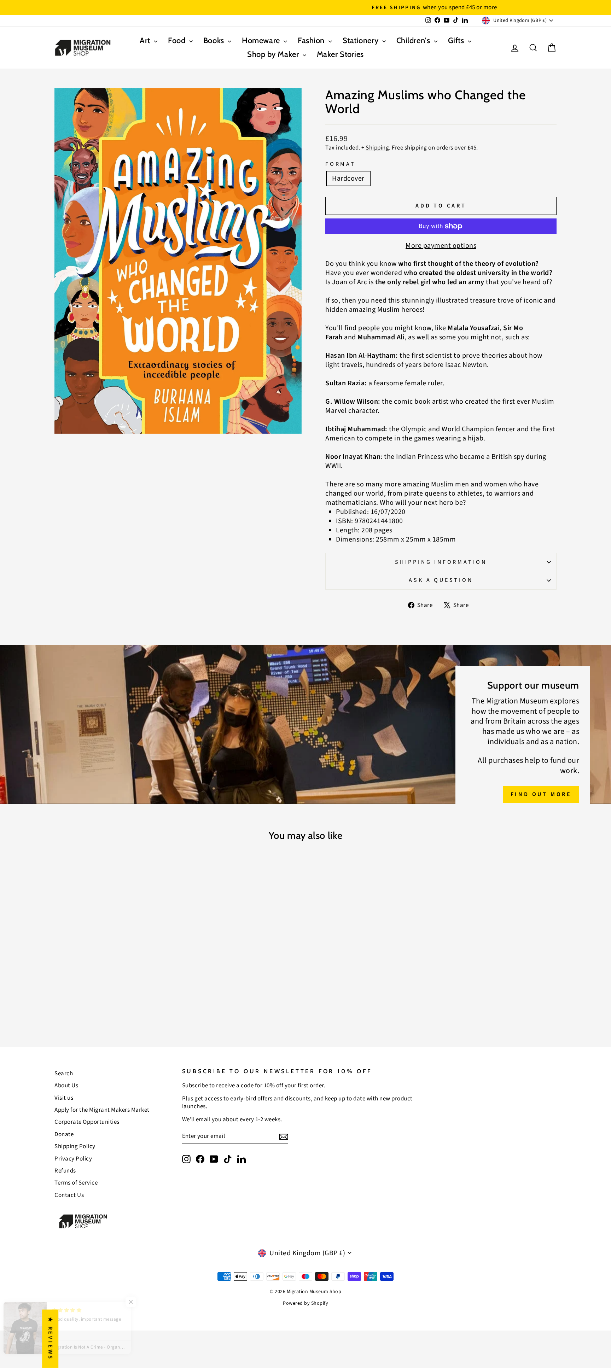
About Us (66, 1085)
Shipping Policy (74, 1146)
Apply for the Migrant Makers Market (102, 1110)
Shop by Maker (274, 54)
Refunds (65, 1171)
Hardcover (348, 178)
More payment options (441, 245)
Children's (414, 40)
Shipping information (441, 562)
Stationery (361, 40)
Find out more (541, 794)
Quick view (114, 970)
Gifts (457, 40)
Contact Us (69, 1195)
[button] (141, 1302)
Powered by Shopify (305, 1303)
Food (177, 40)
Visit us (63, 1098)
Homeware (262, 40)
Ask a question (441, 580)
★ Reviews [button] (50, 1339)
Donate (64, 1134)
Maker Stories (340, 54)
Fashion (312, 40)
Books (214, 40)
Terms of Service (76, 1183)
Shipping (377, 148)
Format (340, 164)
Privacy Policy (73, 1158)
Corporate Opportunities (87, 1122)
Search (63, 1073)
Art (146, 40)
